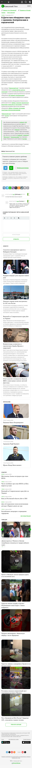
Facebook (19, 135)
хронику (7, 115)
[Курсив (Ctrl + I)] (7, 218)
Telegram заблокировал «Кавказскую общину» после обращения (13, 634)
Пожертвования (27, 739)
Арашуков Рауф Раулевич (11, 444)
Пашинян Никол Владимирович (13, 422)
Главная (3, 12)
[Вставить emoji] (18, 218)
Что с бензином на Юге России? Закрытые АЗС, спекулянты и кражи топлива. (15, 719)
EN (5, 1)
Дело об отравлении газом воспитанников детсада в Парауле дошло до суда (14, 505)
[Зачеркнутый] (14, 218)
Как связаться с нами (13, 739)
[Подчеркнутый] (11, 218)
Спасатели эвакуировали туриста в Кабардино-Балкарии (14, 251)
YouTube (24, 139)
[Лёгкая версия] (8, 2)
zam (18, 201)
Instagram (26, 135)
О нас (2, 739)
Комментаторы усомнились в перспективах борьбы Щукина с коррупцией (13, 346)
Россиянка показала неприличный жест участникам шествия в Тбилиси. (14, 692)
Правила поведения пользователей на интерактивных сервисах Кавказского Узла (16, 757)
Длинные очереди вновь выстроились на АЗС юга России (15, 302)
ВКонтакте (7, 137)
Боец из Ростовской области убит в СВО (14, 498)
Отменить (16, 239)
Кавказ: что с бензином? (9, 10)
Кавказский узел (13, 88)
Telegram (17, 129)
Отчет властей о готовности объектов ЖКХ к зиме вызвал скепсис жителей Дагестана (15, 381)
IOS (26, 122)
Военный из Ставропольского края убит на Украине (16, 317)
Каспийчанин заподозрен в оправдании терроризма (14, 512)
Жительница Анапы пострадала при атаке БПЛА (14, 477)
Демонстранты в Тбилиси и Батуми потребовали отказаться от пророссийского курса (15, 543)
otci (13, 194)
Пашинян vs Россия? (25, 10)
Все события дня (26, 516)
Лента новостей (11, 12)
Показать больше (16, 724)
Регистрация (16, 234)
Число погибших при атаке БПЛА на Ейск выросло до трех (14, 485)
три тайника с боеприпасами (16, 95)
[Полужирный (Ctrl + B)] (4, 218)
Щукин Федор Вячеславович (12, 465)
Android (22, 122)
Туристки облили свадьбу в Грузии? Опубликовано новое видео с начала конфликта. (13, 605)
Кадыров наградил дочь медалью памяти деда (16, 276)
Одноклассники (15, 137)
